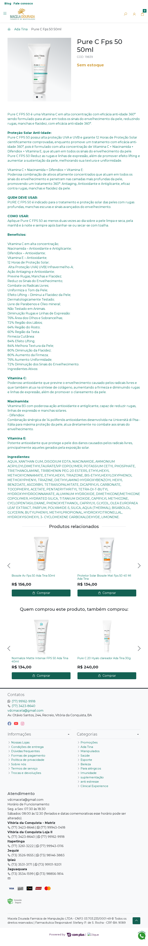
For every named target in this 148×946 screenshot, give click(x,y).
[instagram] (22, 723)
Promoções (89, 742)
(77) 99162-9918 (23, 701)
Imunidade (89, 773)
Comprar (43, 593)
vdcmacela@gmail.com (25, 710)
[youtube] (16, 723)
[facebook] (10, 723)
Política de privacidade (27, 760)
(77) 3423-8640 (23, 706)
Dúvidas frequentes (25, 751)
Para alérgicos (91, 768)
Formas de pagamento (28, 755)
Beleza (86, 764)
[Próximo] (139, 565)
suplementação (92, 777)
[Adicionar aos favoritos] (16, 538)
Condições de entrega (27, 747)
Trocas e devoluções (26, 773)
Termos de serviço (24, 768)
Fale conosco (23, 3)
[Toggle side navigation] (5, 14)
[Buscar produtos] (125, 14)
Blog (7, 3)
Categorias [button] (87, 734)
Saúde (85, 755)
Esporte (86, 760)
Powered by (57, 934)
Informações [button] (19, 734)
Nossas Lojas (20, 742)
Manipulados (90, 751)
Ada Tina (21, 29)
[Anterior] (9, 565)
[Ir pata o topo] (136, 920)
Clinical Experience (94, 786)
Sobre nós (18, 764)
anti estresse (90, 781)
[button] (134, 14)
